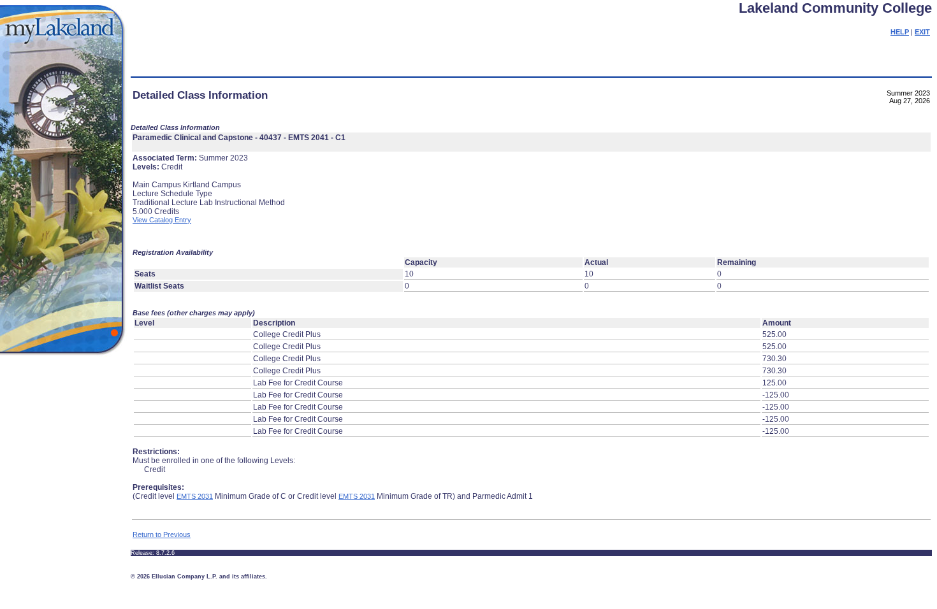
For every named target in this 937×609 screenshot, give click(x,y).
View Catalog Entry (162, 220)
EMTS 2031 (195, 496)
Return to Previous (162, 534)
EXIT (922, 32)
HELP (899, 32)
